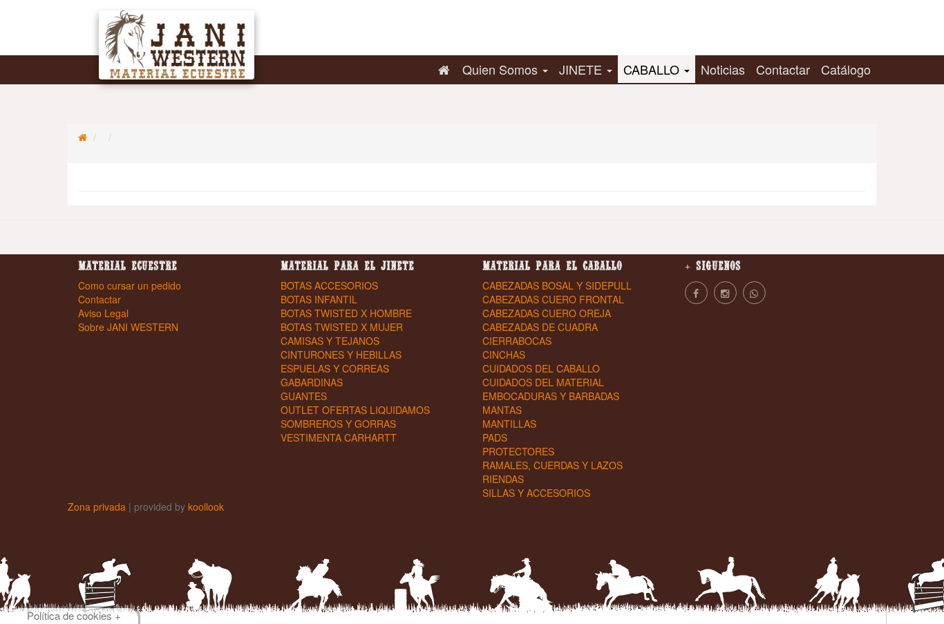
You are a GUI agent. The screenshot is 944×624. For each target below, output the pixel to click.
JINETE (582, 69)
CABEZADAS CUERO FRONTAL (553, 299)
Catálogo (846, 69)
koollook (206, 506)
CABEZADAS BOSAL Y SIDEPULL (557, 285)
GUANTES (304, 396)
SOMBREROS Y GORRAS (338, 424)
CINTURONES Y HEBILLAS (341, 354)
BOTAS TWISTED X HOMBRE (346, 313)
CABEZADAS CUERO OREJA (546, 313)
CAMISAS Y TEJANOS (330, 341)
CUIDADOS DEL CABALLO (541, 368)
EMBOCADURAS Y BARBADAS (550, 396)
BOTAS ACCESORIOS (329, 285)
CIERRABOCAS (516, 341)
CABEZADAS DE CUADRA (540, 327)
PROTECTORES (518, 451)
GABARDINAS (312, 382)
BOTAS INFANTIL (319, 299)
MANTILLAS (509, 424)
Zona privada (98, 506)
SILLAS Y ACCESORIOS (536, 493)
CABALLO (653, 69)
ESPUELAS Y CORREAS (335, 368)
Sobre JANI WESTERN (128, 327)
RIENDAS (503, 479)
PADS (494, 437)
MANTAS (502, 410)
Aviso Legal (103, 313)
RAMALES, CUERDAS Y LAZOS (552, 465)
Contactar (783, 69)
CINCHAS (503, 354)
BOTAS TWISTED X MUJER (342, 327)
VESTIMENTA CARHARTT (339, 437)
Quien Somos (501, 69)
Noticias (723, 69)
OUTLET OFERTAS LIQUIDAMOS (355, 410)
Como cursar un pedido (129, 285)
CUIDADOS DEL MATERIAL (543, 382)
